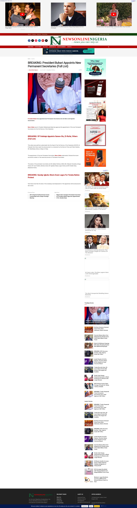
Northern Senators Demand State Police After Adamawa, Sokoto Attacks (101, 329)
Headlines (30, 46)
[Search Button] (108, 47)
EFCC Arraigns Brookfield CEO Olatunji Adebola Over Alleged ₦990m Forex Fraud (101, 471)
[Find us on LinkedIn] (39, 40)
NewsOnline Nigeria (33, 70)
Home (29, 58)
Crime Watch (52, 46)
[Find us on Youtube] (43, 40)
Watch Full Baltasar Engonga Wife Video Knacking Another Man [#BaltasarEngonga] (101, 345)
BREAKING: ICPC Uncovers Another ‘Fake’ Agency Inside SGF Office (101, 353)
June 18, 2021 (43, 70)
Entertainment (61, 46)
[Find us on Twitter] (32, 40)
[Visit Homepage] (78, 40)
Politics (45, 46)
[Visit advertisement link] (68, 51)
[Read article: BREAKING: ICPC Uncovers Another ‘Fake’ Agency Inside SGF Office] (89, 354)
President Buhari (32, 118)
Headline (33, 58)
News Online (31, 127)
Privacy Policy (44, 34)
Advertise (34, 34)
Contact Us (39, 34)
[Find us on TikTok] (46, 40)
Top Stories (38, 46)
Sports (69, 46)
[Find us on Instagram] (36, 40)
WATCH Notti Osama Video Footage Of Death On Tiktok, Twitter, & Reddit (101, 385)
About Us (29, 34)
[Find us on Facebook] (29, 40)
